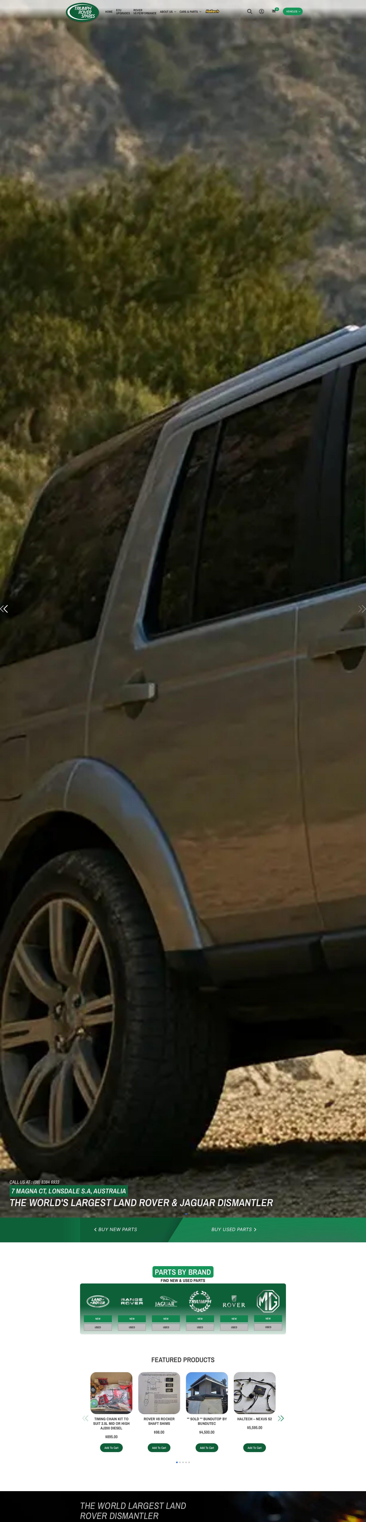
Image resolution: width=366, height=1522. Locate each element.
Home (109, 12)
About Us (166, 12)
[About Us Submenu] (174, 12)
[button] (4, 609)
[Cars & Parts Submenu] (199, 12)
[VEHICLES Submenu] (300, 12)
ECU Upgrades (123, 12)
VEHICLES (291, 11)
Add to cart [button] (111, 1448)
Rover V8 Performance (145, 12)
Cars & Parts (189, 12)
